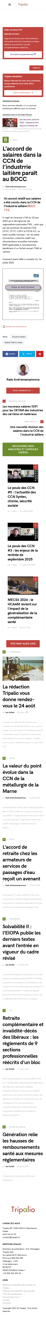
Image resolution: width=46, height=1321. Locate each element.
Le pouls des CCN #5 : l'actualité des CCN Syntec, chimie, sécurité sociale (22, 497)
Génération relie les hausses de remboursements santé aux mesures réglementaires (23, 1147)
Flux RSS (7, 1303)
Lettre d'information (21, 92)
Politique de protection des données (19, 1291)
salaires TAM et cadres (13, 342)
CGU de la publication (12, 1294)
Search (36, 68)
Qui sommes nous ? (11, 1297)
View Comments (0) (22, 391)
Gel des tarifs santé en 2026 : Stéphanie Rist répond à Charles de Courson (29, 122)
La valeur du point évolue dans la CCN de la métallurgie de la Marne (22, 778)
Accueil (5, 129)
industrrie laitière (18, 337)
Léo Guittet (9, 712)
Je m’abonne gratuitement (22, 54)
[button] (15, 327)
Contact (6, 1300)
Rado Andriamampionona (15, 187)
